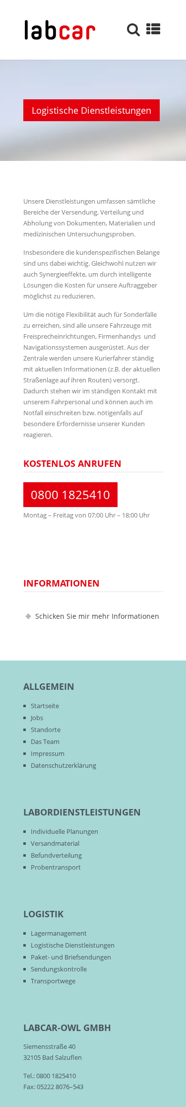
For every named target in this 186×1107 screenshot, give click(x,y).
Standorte (46, 729)
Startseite (45, 705)
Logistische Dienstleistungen (73, 945)
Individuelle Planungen (64, 831)
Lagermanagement (59, 933)
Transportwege (53, 980)
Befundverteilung (56, 855)
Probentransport (56, 867)
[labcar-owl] (60, 30)
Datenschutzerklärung (63, 765)
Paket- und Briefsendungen (71, 957)
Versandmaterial (55, 843)
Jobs (37, 717)
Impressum (47, 753)
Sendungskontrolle (59, 968)
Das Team (45, 741)
